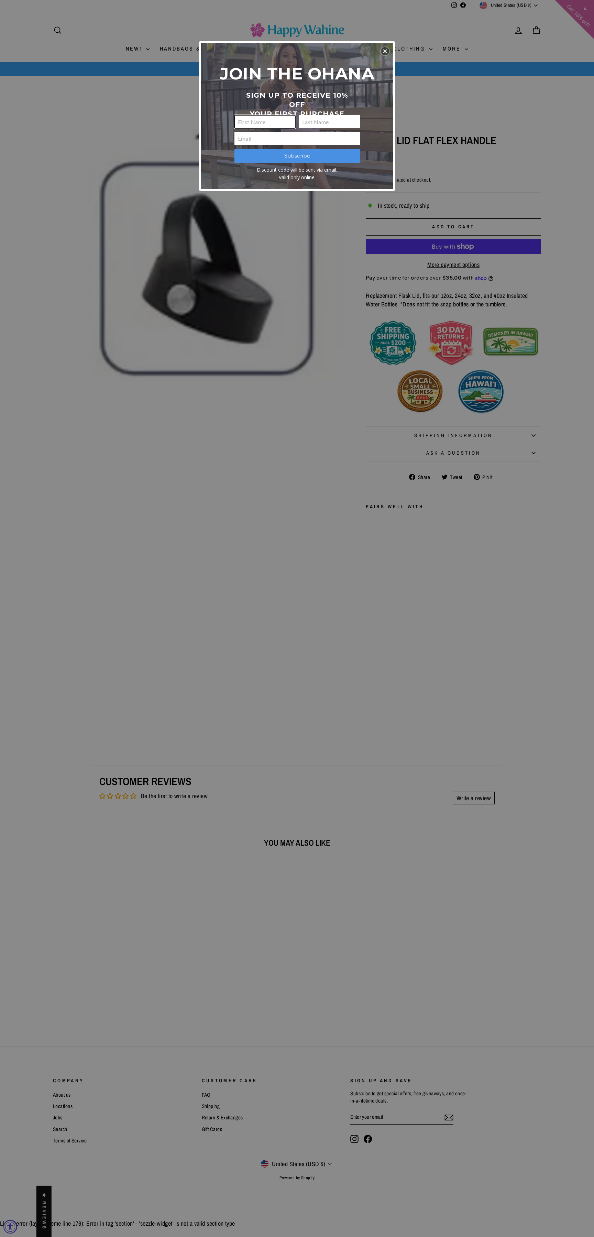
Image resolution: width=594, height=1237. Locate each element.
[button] (385, 51)
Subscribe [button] (297, 155)
